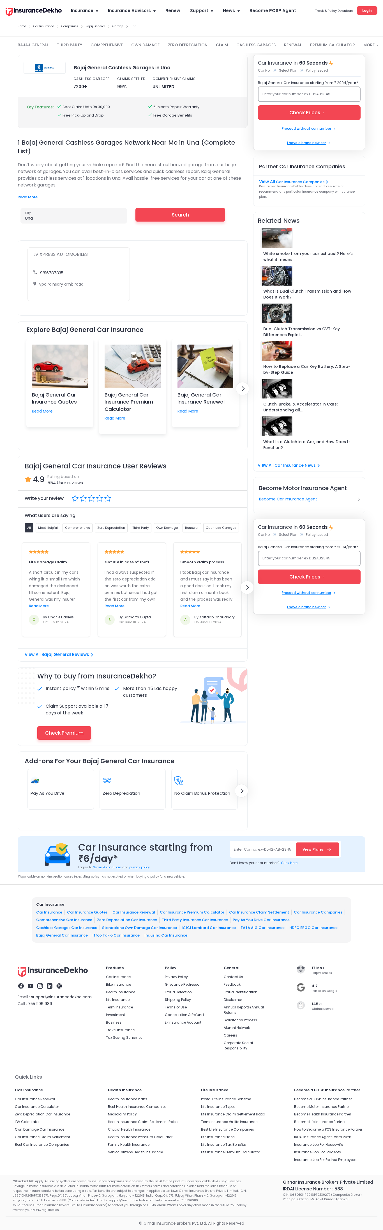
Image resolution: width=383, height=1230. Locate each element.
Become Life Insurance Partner (319, 1121)
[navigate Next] (242, 388)
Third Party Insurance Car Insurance (195, 919)
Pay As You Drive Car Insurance (261, 919)
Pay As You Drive (47, 793)
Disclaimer (233, 999)
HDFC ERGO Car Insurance (313, 927)
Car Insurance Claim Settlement (259, 912)
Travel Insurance (120, 1030)
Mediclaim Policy (122, 1114)
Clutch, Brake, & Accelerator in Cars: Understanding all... (300, 407)
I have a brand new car (306, 142)
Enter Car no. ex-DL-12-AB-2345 (262, 849)
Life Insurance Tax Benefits (223, 1144)
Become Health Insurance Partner (322, 1114)
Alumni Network (237, 1027)
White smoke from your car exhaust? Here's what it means (308, 256)
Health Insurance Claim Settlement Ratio (142, 1121)
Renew (172, 10)
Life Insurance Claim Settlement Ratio (233, 1114)
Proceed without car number (306, 128)
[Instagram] (40, 987)
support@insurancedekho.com (61, 997)
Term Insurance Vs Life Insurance (229, 1121)
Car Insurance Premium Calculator (192, 912)
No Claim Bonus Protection (202, 793)
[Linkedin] (49, 987)
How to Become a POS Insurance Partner (328, 1129)
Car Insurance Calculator (37, 1106)
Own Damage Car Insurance (39, 1129)
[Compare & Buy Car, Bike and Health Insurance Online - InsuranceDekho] (34, 12)
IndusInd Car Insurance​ (165, 935)
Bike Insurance (118, 984)
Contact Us (233, 976)
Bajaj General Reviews (65, 654)
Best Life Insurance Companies (227, 1129)
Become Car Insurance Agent (288, 499)
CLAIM (222, 45)
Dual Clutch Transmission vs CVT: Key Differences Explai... (301, 332)
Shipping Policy (178, 999)
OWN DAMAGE (145, 45)
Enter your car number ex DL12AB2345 (296, 94)
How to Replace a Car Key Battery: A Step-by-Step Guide (306, 369)
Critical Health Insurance (129, 1129)
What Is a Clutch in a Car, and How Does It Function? (306, 444)
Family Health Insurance (128, 1144)
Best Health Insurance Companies (137, 1106)
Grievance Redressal (182, 984)
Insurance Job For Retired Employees (325, 1159)
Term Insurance (119, 1007)
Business (113, 1022)
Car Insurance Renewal (133, 912)
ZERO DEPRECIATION (187, 45)
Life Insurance (118, 999)
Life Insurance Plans (218, 1137)
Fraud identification (240, 992)
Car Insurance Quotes (87, 912)
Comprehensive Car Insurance (64, 919)
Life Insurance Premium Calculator (230, 1152)
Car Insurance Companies (300, 181)
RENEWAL (293, 45)
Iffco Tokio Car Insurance (116, 935)
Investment (115, 1014)
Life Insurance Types (218, 1106)
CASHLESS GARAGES (256, 45)
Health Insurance (120, 992)
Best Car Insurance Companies (42, 1144)
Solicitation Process (240, 1020)
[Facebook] (21, 987)
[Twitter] (59, 987)
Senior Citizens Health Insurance (135, 1152)
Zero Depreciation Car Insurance (127, 919)
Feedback (232, 984)
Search (180, 214)
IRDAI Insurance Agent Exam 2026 (322, 1137)
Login (367, 10)
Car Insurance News (295, 465)
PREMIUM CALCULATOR (332, 45)
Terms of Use (176, 1007)
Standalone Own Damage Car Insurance (139, 927)
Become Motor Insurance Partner (322, 1106)
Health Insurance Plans (127, 1099)
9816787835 (51, 273)
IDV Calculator (27, 1121)
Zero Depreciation (121, 793)
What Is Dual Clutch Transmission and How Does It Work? (307, 294)
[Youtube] (30, 987)
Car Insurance (49, 912)
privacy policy (139, 867)
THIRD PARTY (69, 45)
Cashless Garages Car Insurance (66, 927)
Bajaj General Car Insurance (62, 935)
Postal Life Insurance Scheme (226, 1099)
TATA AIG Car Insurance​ (263, 927)
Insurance (82, 10)
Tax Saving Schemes (124, 1037)
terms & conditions (107, 867)
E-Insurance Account (183, 1022)
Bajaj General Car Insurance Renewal (201, 398)
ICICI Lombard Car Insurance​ (209, 927)
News (229, 10)
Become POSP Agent (273, 10)
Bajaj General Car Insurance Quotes (54, 398)
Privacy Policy (176, 976)
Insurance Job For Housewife (318, 1144)
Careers (230, 1035)
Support (199, 10)
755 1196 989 (40, 1003)
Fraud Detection (178, 992)
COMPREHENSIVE (107, 45)
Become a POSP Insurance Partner (323, 1099)
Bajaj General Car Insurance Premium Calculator (129, 401)
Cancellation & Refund (184, 1014)
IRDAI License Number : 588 (313, 1189)
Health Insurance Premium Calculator (140, 1137)
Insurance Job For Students (317, 1152)
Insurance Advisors (129, 10)
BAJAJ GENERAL (33, 45)
